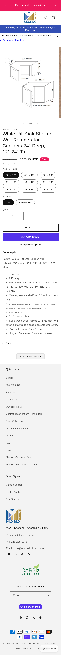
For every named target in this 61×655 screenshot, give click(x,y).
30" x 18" (29, 175)
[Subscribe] (47, 595)
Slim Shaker (12, 499)
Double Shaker (14, 492)
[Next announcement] (55, 5)
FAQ (8, 443)
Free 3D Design (14, 421)
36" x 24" (48, 189)
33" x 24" (48, 182)
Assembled (25, 202)
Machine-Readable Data (18, 457)
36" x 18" (29, 189)
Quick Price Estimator (17, 428)
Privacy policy (51, 644)
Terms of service (23, 648)
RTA (8, 202)
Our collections (14, 406)
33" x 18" (29, 182)
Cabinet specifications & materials (24, 414)
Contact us (11, 399)
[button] (6, 17)
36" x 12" (11, 189)
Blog (8, 450)
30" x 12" (11, 175)
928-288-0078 (13, 385)
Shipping (6, 164)
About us (10, 392)
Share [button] (8, 343)
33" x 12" (11, 182)
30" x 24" (48, 175)
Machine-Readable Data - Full (21, 464)
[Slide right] (37, 124)
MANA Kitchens (18, 644)
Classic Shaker (14, 484)
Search (9, 378)
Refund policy (35, 644)
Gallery (10, 435)
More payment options (30, 245)
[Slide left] (23, 124)
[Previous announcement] (6, 5)
